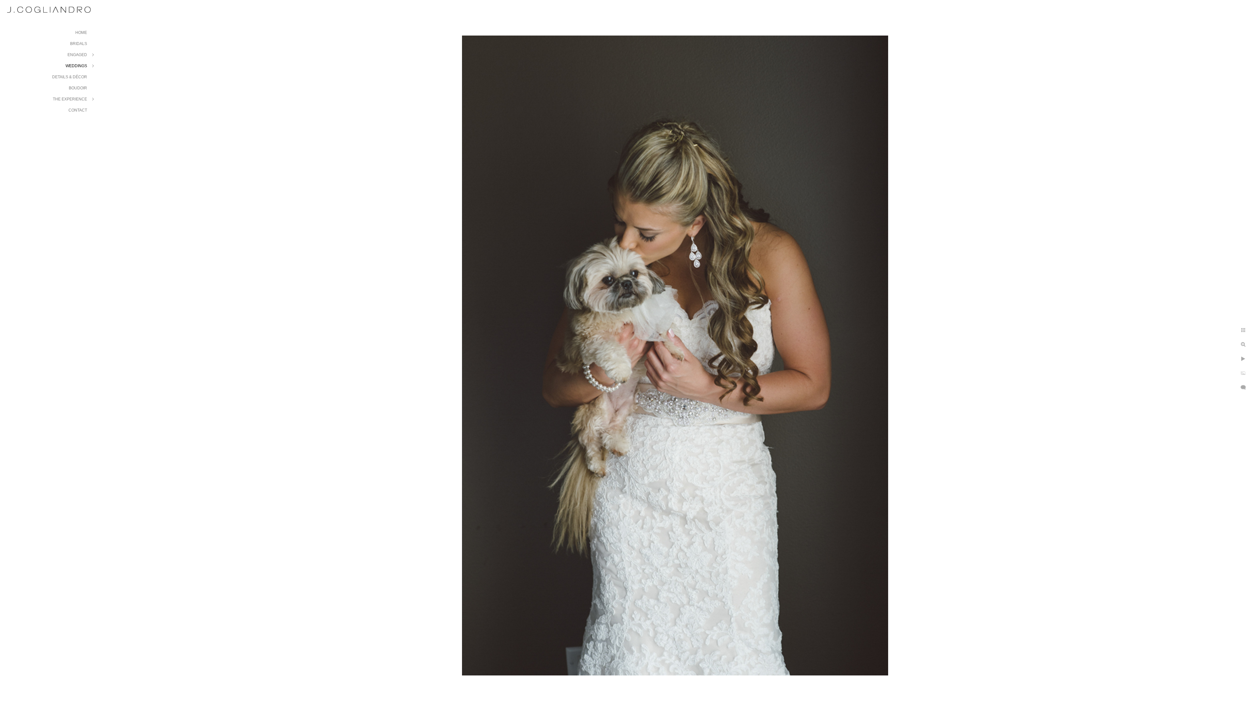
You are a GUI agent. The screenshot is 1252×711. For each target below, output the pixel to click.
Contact (77, 110)
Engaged (77, 55)
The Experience (70, 99)
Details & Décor (69, 77)
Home (81, 32)
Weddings (76, 66)
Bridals (78, 43)
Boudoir (78, 88)
